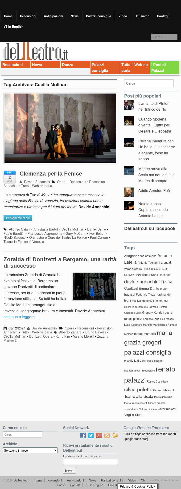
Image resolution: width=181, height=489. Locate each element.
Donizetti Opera (41, 336)
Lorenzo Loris (151, 319)
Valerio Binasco (148, 409)
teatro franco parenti (135, 403)
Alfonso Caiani (19, 229)
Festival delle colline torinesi (150, 300)
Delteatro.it (21, 480)
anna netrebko (147, 256)
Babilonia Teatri (159, 269)
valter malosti (167, 409)
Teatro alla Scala (138, 396)
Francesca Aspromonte (45, 233)
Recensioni (28, 16)
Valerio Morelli (83, 336)
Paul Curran (99, 237)
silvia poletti (137, 389)
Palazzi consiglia (98, 16)
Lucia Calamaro (133, 324)
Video (123, 16)
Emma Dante (149, 288)
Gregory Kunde (152, 312)
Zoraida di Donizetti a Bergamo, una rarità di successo (60, 262)
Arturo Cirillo (142, 269)
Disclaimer (115, 485)
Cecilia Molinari (73, 229)
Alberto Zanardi (70, 332)
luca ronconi (167, 319)
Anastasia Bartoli (45, 229)
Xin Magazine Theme (163, 480)
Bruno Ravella (95, 332)
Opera (61, 181)
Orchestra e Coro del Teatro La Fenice (58, 237)
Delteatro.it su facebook (150, 228)
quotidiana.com (132, 370)
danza (146, 274)
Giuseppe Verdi (132, 312)
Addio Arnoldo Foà (154, 190)
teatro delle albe (163, 397)
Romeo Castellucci (157, 381)
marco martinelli (145, 333)
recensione (148, 370)
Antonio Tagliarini (149, 262)
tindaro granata (156, 403)
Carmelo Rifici (132, 275)
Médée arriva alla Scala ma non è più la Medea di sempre (156, 174)
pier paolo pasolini (152, 360)
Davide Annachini (36, 181)
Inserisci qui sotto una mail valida (82, 456)
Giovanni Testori (158, 307)
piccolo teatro (132, 360)
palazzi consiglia (147, 351)
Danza (67, 64)
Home (8, 16)
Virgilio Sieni (133, 414)
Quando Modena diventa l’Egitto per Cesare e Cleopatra (154, 125)
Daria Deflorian (161, 275)
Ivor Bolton (97, 233)
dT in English (13, 26)
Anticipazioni (53, 16)
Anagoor (130, 255)
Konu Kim (63, 336)
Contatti (162, 16)
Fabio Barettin (14, 233)
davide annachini (142, 281)
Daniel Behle (96, 229)
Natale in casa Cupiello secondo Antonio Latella (153, 209)
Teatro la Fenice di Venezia (24, 241)
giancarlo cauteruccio (136, 307)
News (74, 16)
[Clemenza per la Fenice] (60, 130)
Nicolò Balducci (15, 237)
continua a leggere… (21, 316)
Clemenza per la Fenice (51, 173)
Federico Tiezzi (146, 294)
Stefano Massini (163, 390)
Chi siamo (142, 16)
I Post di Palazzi (158, 67)
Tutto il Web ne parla (134, 67)
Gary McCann (76, 233)
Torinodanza (131, 409)
